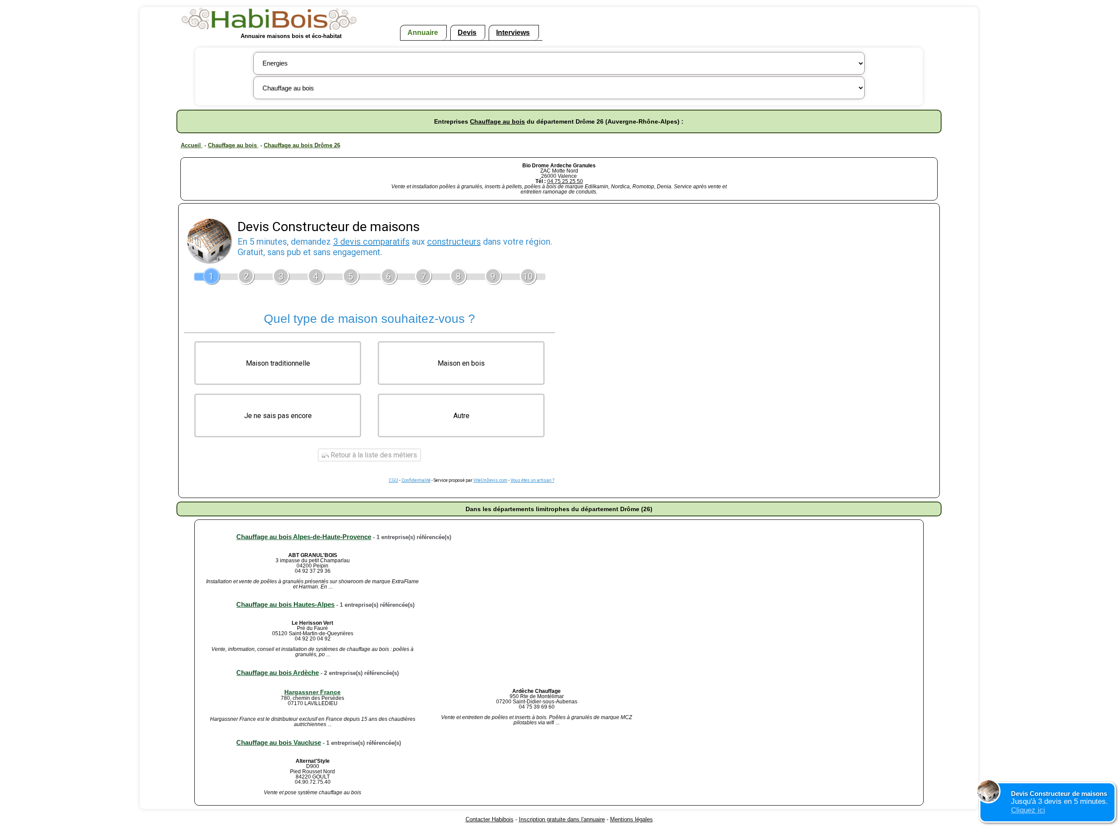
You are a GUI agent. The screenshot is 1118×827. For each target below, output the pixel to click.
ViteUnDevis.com (490, 480)
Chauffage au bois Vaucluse (278, 742)
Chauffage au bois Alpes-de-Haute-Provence (303, 536)
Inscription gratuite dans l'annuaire (562, 819)
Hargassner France (312, 692)
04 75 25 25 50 (565, 181)
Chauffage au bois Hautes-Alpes (285, 604)
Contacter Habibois (490, 819)
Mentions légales (631, 819)
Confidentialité (416, 480)
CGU (393, 480)
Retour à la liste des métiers (373, 455)
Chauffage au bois (497, 121)
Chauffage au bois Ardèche (277, 672)
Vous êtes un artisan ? (532, 480)
